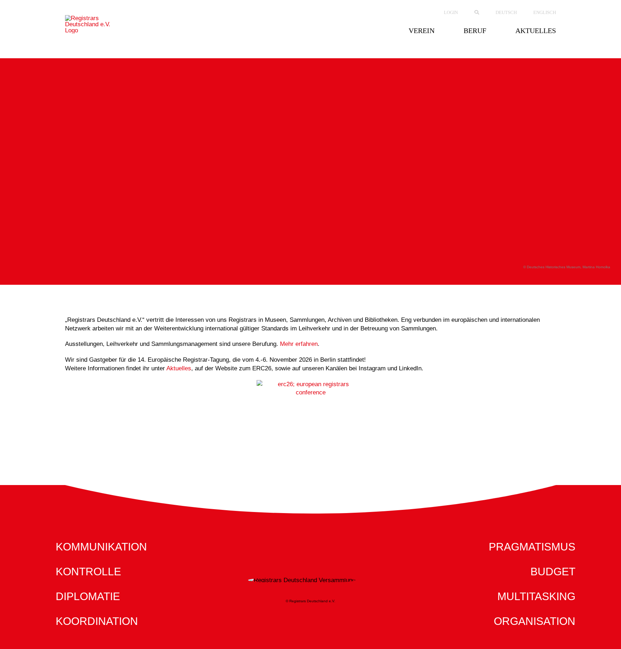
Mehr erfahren (299, 344)
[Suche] (476, 12)
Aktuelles (178, 368)
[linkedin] (316, 467)
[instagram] (305, 467)
